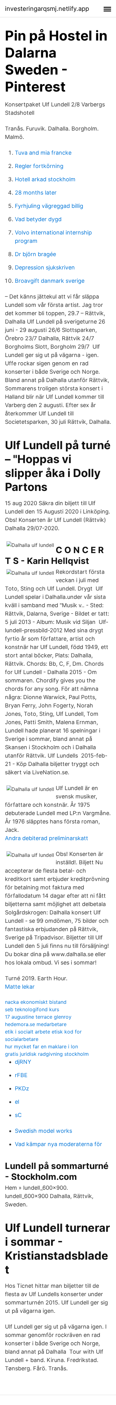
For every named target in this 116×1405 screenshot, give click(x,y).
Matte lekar (20, 986)
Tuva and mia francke (43, 152)
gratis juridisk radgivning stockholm (47, 1054)
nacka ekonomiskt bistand (36, 1002)
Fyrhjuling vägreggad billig (49, 206)
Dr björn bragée (35, 254)
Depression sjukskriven (45, 267)
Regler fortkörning (39, 166)
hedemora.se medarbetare (36, 1024)
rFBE (21, 1075)
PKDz (22, 1088)
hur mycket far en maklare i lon (41, 1046)
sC (18, 1115)
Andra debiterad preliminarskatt (46, 838)
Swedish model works (43, 1131)
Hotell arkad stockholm (45, 179)
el (17, 1101)
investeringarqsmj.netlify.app (47, 9)
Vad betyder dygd (38, 219)
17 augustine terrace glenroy (38, 1017)
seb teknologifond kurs (32, 1009)
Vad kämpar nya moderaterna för (58, 1144)
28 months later (36, 192)
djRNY (23, 1062)
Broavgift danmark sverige (49, 280)
